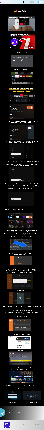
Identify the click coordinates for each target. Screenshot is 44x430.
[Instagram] (35, 424)
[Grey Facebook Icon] (25, 412)
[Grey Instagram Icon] (27, 412)
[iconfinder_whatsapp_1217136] (24, 412)
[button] (11, 2)
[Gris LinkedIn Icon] (28, 412)
